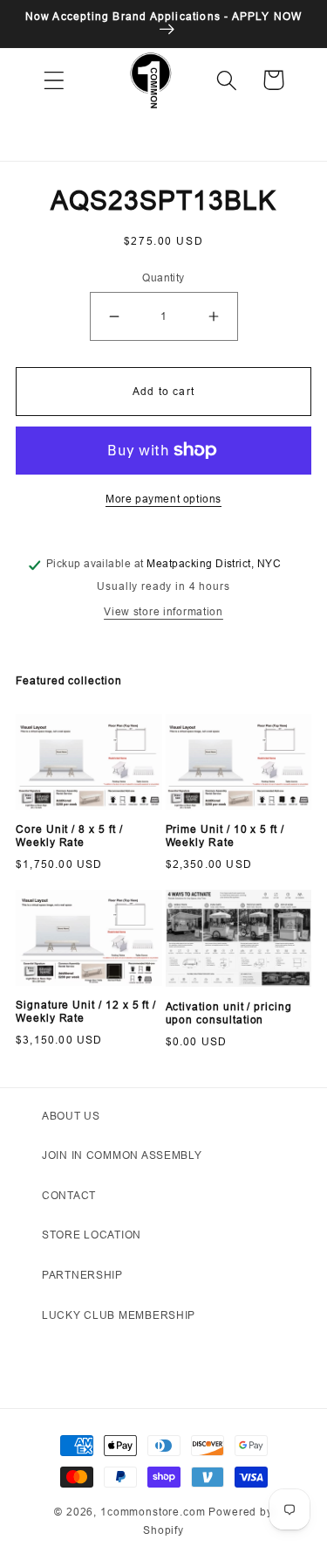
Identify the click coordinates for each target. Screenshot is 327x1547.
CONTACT (69, 1195)
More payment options (163, 498)
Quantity (163, 277)
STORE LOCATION (91, 1234)
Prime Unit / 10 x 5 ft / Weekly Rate (225, 836)
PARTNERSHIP (82, 1274)
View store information (163, 611)
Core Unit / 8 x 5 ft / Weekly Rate (69, 836)
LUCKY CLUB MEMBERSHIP (118, 1315)
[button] (54, 80)
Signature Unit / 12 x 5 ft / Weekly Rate (86, 1011)
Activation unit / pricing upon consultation (229, 1013)
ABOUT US (71, 1115)
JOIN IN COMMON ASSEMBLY (122, 1155)
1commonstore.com (152, 1511)
